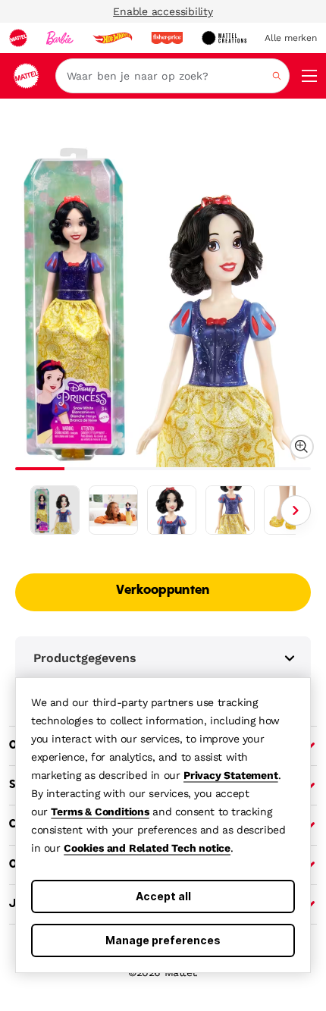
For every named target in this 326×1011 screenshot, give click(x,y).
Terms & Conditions (100, 811)
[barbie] (60, 38)
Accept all (163, 896)
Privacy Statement (230, 775)
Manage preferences (163, 940)
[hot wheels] (112, 38)
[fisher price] (167, 38)
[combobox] (172, 75)
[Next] (296, 510)
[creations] (224, 38)
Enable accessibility (163, 11)
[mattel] (18, 38)
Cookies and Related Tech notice (147, 848)
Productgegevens (84, 658)
